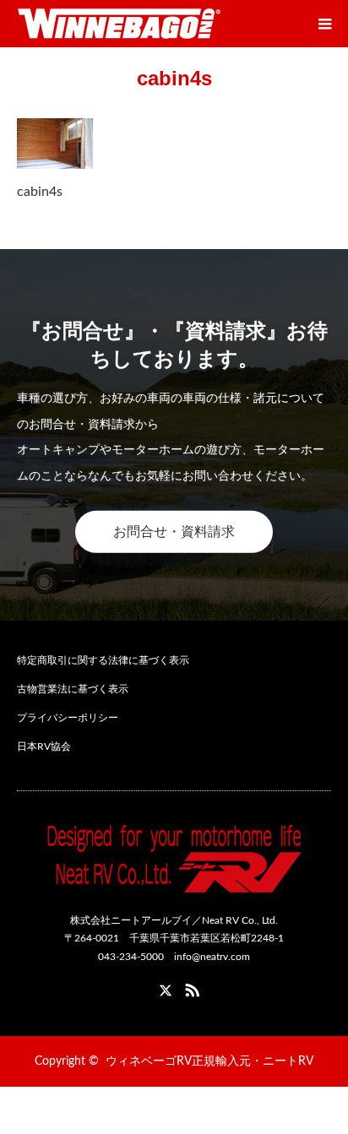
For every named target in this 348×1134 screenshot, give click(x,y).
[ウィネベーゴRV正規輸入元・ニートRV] (119, 23)
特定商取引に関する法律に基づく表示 (103, 660)
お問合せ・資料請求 (174, 532)
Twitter (158, 987)
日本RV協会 (44, 746)
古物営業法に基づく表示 (72, 689)
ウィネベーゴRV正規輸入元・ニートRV (209, 1061)
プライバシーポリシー (67, 718)
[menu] (324, 23)
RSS (190, 987)
